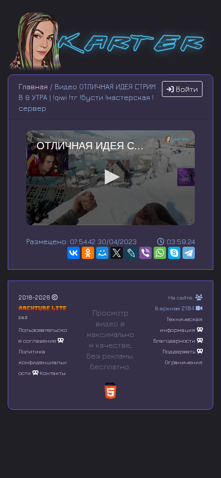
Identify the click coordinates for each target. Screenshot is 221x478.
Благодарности (174, 340)
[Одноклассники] (88, 253)
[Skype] (174, 253)
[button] (110, 177)
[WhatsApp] (160, 253)
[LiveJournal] (131, 253)
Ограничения (183, 361)
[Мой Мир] (102, 253)
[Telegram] (188, 253)
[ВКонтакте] (73, 253)
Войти (186, 89)
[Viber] (145, 253)
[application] (110, 177)
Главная (33, 86)
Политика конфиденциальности (43, 362)
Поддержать (178, 351)
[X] (116, 253)
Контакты (53, 372)
